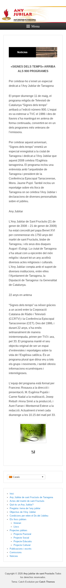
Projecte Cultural (22, 545)
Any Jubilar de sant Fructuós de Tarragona (31, 497)
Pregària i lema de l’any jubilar (25, 508)
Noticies (14, 556)
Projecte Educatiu (23, 541)
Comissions (16, 552)
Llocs (16, 526)
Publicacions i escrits (21, 548)
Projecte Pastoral (22, 534)
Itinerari (17, 523)
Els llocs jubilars (18, 519)
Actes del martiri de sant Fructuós (27, 501)
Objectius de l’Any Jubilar (23, 512)
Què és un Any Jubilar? (21, 504)
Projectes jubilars (18, 530)
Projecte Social (21, 537)
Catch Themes (47, 581)
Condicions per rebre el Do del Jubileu (29, 515)
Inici (12, 493)
